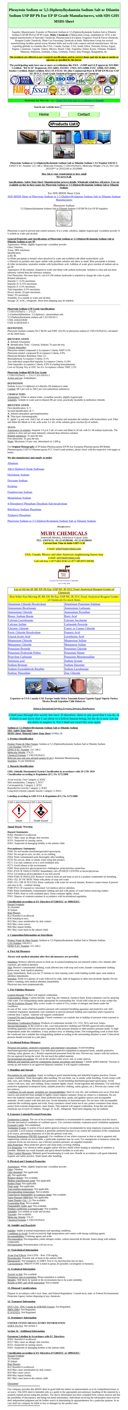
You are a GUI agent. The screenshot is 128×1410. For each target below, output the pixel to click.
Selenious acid (16, 660)
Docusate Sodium (17, 480)
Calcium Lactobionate (20, 620)
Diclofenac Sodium (18, 474)
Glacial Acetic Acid (19, 636)
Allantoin (12, 463)
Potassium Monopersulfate (79, 656)
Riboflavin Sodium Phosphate (24, 509)
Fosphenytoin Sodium (19, 492)
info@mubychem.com (68, 548)
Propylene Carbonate (20, 656)
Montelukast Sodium (19, 497)
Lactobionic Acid (74, 636)
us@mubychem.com (68, 557)
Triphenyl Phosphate (19, 515)
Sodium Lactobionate (76, 668)
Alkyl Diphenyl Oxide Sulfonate (25, 469)
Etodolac (12, 486)
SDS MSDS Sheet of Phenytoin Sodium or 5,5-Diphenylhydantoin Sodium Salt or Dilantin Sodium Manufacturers (64, 198)
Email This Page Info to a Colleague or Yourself (79, 100)
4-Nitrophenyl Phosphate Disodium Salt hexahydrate (37, 503)
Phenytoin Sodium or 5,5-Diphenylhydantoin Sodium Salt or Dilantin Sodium (51, 520)
